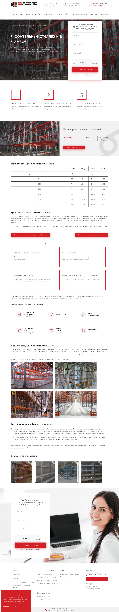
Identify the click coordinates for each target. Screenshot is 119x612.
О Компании (16, 574)
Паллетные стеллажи (43, 593)
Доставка (93, 14)
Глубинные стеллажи (43, 587)
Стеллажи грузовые (66, 580)
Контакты (104, 14)
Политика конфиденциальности (59, 608)
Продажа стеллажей (32, 14)
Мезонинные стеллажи (44, 599)
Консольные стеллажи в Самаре (47, 590)
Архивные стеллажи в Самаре (46, 577)
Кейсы (67, 14)
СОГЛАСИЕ (6, 606)
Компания (17, 14)
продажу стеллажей (17, 448)
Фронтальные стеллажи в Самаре (47, 583)
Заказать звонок (97, 5)
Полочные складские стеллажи (47, 580)
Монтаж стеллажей (80, 14)
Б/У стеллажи (47, 14)
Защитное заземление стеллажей (23, 582)
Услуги (58, 14)
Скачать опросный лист (74, 147)
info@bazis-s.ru (96, 588)
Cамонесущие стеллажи (44, 574)
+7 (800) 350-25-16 (100, 3)
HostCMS (88, 594)
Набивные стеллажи (43, 596)
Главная (15, 25)
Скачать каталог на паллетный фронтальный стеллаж (31, 235)
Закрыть (5, 608)
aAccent (49, 610)
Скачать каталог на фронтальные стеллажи (91, 235)
